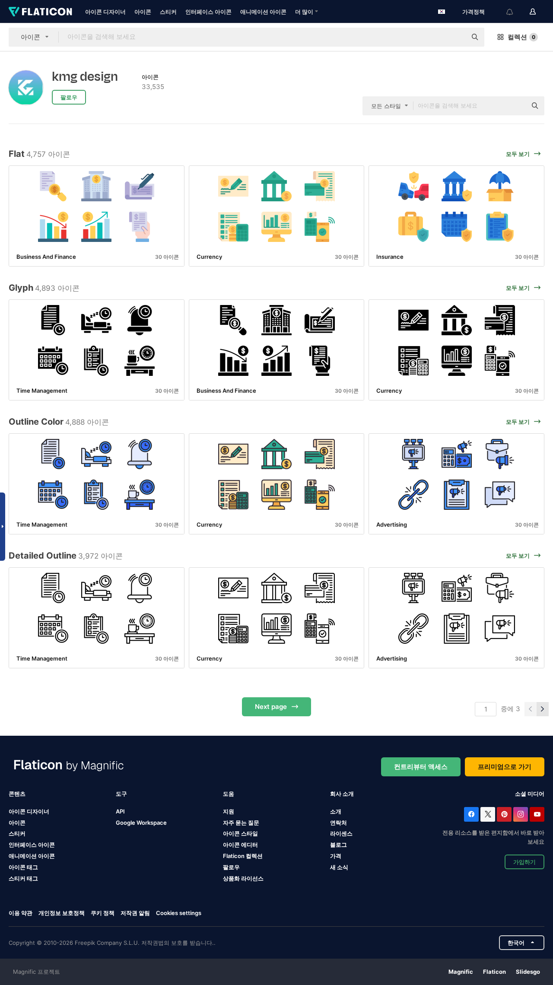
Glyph (21, 288)
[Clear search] (455, 37)
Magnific (460, 971)
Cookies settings (178, 913)
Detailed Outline (42, 555)
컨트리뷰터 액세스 (421, 767)
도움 (228, 793)
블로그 (338, 844)
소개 (335, 811)
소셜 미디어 (529, 793)
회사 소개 (342, 793)
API (120, 811)
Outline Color (36, 421)
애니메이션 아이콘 (263, 11)
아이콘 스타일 (240, 833)
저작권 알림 (135, 912)
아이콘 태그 (23, 867)
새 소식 (339, 867)
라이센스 (341, 833)
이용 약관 (20, 912)
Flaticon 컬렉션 (243, 855)
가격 (335, 855)
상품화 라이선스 (243, 878)
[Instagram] (520, 814)
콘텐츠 (17, 793)
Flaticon (494, 971)
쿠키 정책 (102, 912)
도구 (121, 793)
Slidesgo (528, 971)
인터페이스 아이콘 (208, 11)
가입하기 (524, 861)
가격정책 (473, 11)
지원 (228, 811)
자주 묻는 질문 (241, 822)
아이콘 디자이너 (105, 11)
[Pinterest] (504, 814)
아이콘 (142, 11)
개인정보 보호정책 (61, 912)
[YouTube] (537, 814)
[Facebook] (471, 814)
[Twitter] (487, 814)
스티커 (168, 11)
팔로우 (231, 867)
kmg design (85, 77)
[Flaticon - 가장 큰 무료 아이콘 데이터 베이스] (40, 11)
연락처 (338, 822)
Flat (17, 154)
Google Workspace (141, 822)
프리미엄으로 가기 (504, 767)
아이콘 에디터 (240, 844)
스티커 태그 (23, 878)
